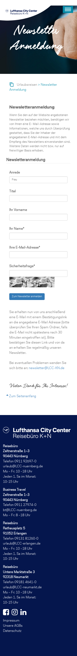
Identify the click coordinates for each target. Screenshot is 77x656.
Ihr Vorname (18, 210)
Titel (12, 191)
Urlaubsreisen (27, 85)
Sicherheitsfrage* (22, 266)
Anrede (14, 172)
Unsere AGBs (13, 626)
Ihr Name (16, 229)
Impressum (11, 621)
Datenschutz (12, 631)
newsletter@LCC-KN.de (46, 368)
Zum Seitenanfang (22, 396)
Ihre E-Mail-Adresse (24, 247)
